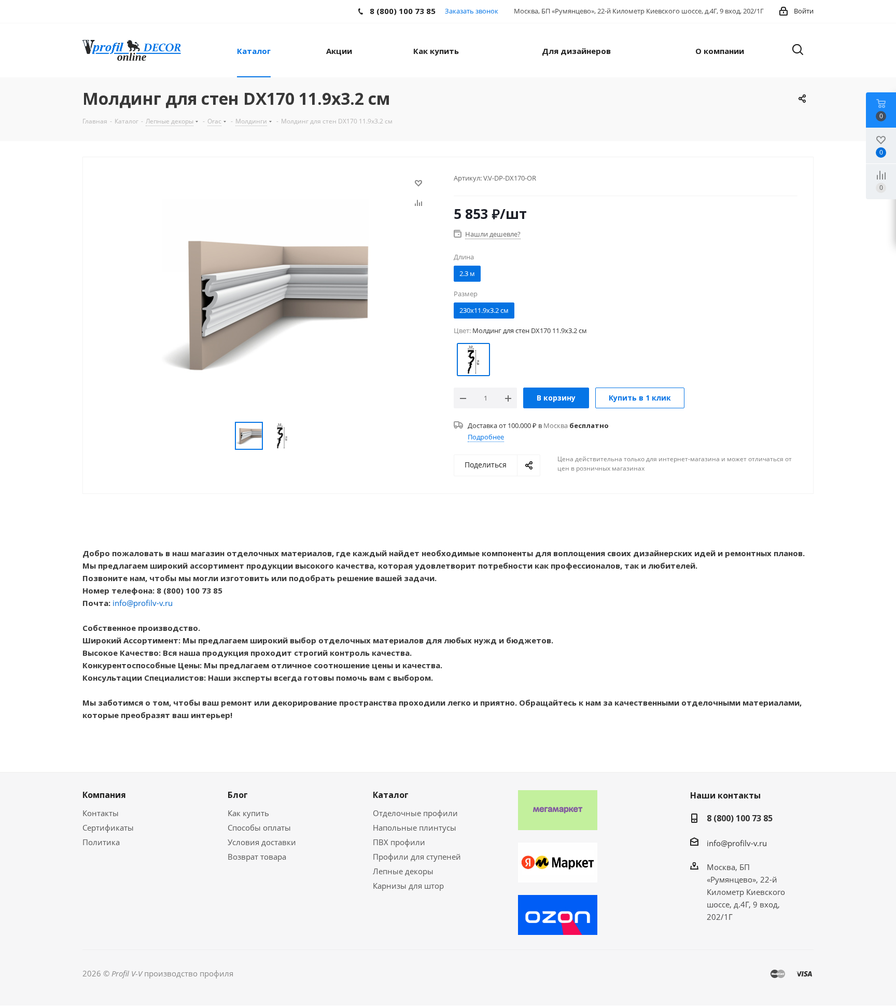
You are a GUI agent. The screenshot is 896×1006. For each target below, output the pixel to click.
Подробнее (486, 437)
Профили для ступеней (417, 856)
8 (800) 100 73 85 (740, 818)
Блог (238, 795)
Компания (104, 795)
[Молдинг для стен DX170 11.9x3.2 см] (265, 301)
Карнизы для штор (408, 885)
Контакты (100, 813)
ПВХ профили (399, 842)
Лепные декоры (403, 871)
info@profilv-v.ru (143, 603)
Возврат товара (257, 856)
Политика (101, 842)
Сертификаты (108, 827)
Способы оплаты (259, 827)
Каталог (391, 795)
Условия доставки (262, 842)
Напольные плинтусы (414, 827)
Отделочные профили (415, 813)
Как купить (248, 813)
